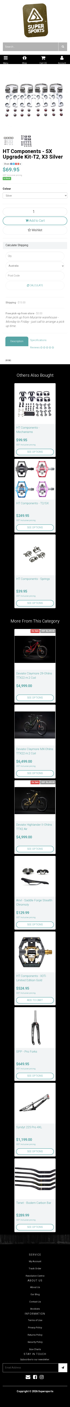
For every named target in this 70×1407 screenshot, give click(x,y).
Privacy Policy (35, 1327)
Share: (7, 164)
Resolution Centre (35, 1276)
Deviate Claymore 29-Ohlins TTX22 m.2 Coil (34, 675)
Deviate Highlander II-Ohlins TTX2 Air (34, 826)
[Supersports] (35, 19)
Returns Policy (35, 1335)
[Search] (62, 46)
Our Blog (35, 1294)
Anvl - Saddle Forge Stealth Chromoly (34, 902)
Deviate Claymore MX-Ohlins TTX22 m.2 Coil (34, 751)
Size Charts (35, 1349)
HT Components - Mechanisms (27, 429)
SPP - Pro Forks (26, 1051)
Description (16, 341)
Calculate (36, 285)
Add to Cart (37, 220)
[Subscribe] (62, 1367)
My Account (35, 1261)
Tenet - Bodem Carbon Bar (33, 1203)
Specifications (38, 340)
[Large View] (9, 141)
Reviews (35, 347)
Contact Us (35, 1301)
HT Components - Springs (33, 579)
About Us (35, 1287)
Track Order (35, 1268)
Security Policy (35, 1342)
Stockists (35, 1309)
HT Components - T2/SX (32, 503)
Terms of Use (35, 1320)
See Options (35, 452)
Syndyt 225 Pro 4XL (29, 1127)
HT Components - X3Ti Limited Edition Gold (31, 978)
